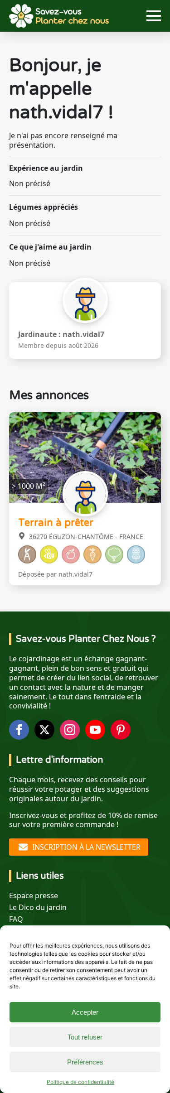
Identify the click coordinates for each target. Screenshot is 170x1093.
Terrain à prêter (55, 523)
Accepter (85, 1012)
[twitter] (44, 730)
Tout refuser (85, 1037)
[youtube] (95, 730)
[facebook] (19, 730)
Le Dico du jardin (38, 907)
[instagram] (70, 730)
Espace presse (33, 895)
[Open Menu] (153, 16)
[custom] (121, 730)
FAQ (16, 919)
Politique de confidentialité (80, 1082)
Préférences (85, 1062)
